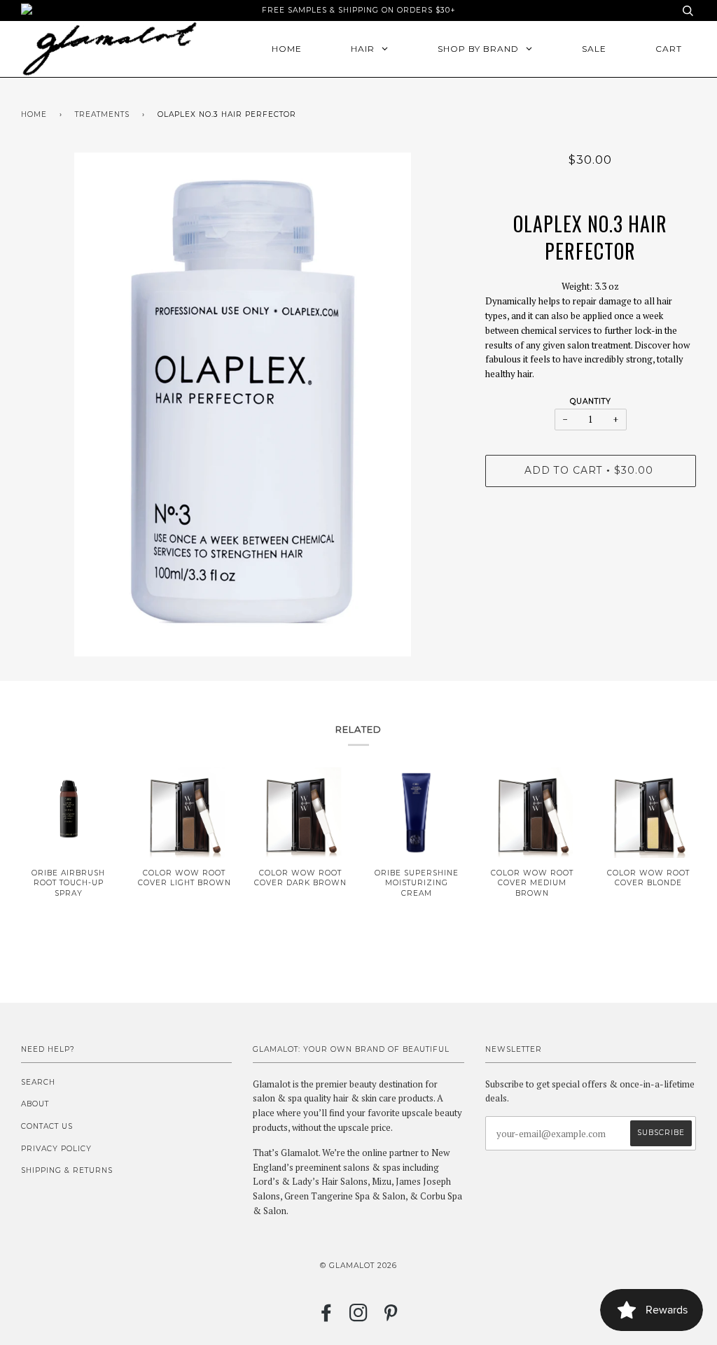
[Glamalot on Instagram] (358, 1317)
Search (38, 1082)
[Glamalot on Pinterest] (391, 1317)
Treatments (102, 114)
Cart (668, 48)
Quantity (590, 401)
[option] (242, 404)
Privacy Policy (56, 1148)
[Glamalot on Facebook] (326, 1317)
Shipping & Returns (67, 1170)
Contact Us (47, 1126)
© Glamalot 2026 (358, 1265)
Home (34, 114)
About (35, 1103)
